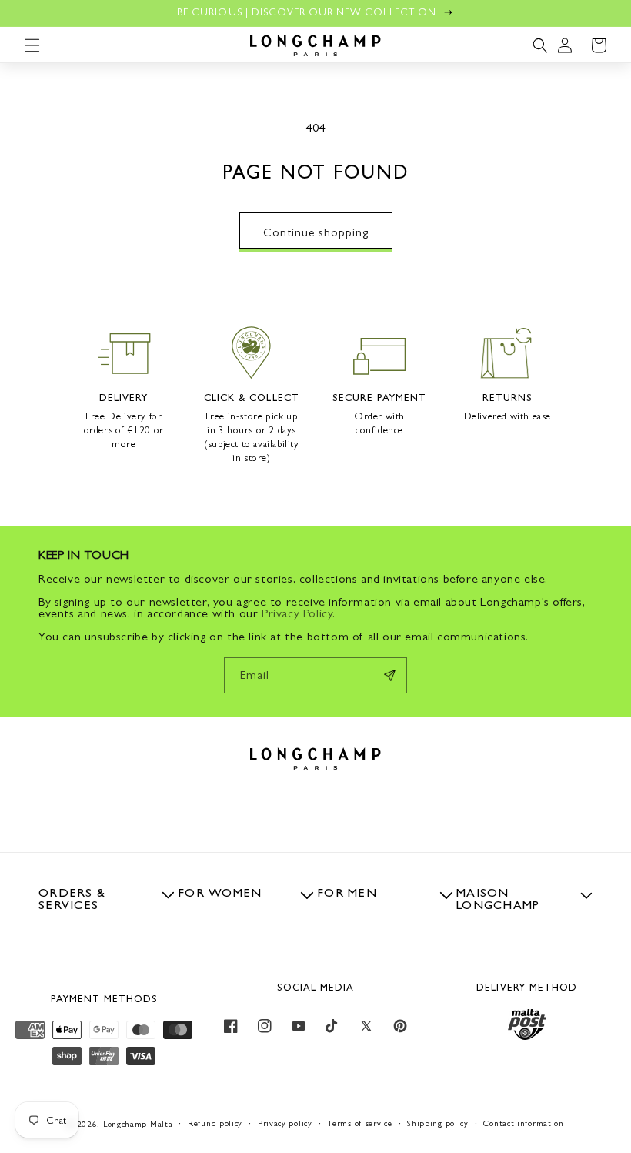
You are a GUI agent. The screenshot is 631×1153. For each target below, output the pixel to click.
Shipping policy (438, 1123)
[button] (32, 45)
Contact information (523, 1123)
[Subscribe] (389, 675)
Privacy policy (285, 1123)
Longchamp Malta (138, 1124)
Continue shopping (316, 232)
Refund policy (215, 1123)
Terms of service (359, 1123)
